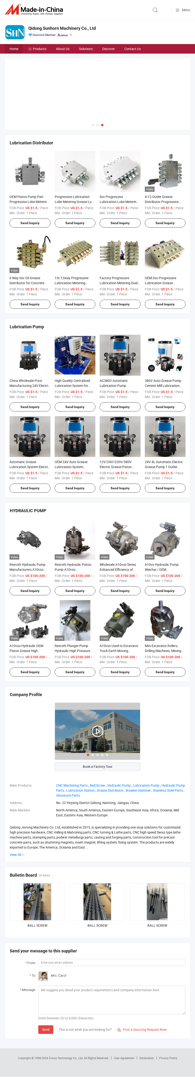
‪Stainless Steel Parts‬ (168, 757)
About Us (62, 48)
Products (39, 48)
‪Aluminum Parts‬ (68, 762)
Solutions (86, 48)
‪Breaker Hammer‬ (138, 757)
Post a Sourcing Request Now (142, 997)
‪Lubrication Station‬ (80, 757)
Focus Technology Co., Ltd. (66, 1025)
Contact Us (132, 48)
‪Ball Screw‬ (97, 752)
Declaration (146, 1025)
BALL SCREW (37, 892)
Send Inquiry (29, 190)
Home (14, 48)
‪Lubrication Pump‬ (146, 752)
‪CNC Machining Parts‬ (72, 752)
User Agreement (124, 1025)
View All (15, 822)
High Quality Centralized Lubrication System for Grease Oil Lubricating (72, 352)
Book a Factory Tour (97, 734)
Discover (108, 48)
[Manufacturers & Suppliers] (35, 9)
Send (45, 996)
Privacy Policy (168, 1025)
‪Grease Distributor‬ (110, 757)
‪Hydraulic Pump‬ (119, 752)
